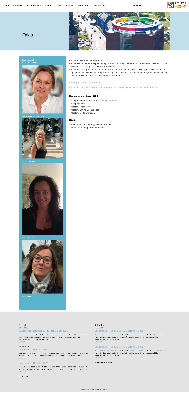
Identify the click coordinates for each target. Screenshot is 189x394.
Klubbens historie (99, 5)
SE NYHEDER (24, 376)
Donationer (69, 5)
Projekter (48, 5)
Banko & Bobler (83, 5)
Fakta (7, 5)
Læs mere (22, 342)
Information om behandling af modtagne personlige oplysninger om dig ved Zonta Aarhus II (114, 87)
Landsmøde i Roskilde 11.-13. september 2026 (43, 331)
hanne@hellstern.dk (109, 101)
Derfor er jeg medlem (33, 5)
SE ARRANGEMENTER (103, 362)
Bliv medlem (17, 5)
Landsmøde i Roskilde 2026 (33, 349)
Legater (58, 5)
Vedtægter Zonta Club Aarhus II (84, 82)
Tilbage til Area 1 (139, 5)
